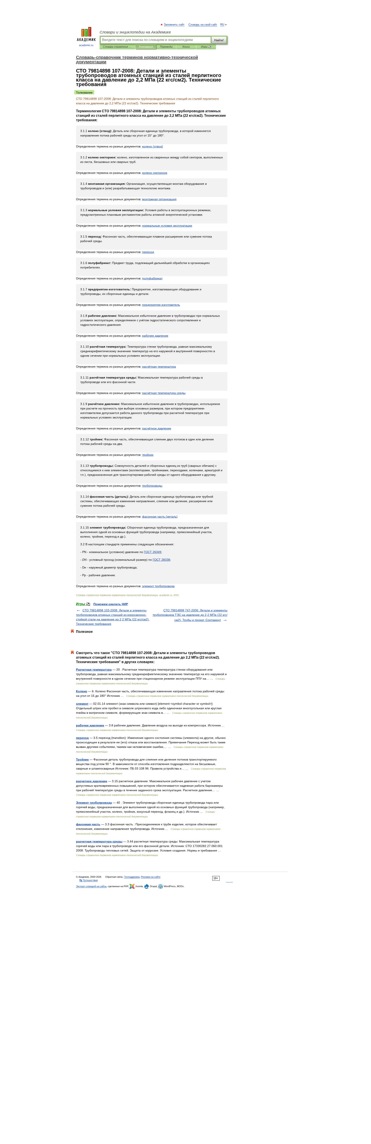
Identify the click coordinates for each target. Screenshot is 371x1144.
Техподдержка (132, 877)
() (152, 146)
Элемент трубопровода (94, 802)
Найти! (219, 40)
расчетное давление (91, 781)
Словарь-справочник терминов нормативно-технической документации (117, 46)
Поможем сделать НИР (110, 604)
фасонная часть (88, 824)
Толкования (145, 46)
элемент (82, 703)
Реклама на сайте (150, 877)
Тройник (82, 759)
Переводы (166, 46)
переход (82, 737)
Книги (186, 46)
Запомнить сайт (174, 24)
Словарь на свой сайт (203, 24)
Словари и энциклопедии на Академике (135, 32)
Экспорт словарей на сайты (91, 886)
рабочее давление (90, 725)
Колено (81, 691)
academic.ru (86, 45)
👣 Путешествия (88, 880)
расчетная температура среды (99, 841)
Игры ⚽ (206, 46)
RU (222, 24)
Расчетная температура (94, 669)
